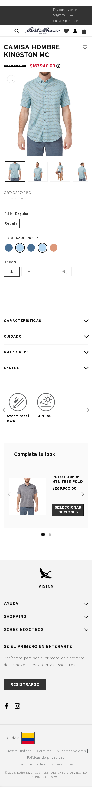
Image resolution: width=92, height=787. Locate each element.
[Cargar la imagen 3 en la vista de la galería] (60, 172)
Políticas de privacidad (46, 758)
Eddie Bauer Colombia (32, 772)
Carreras (44, 751)
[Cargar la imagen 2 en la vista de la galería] (38, 172)
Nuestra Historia (18, 751)
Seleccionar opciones (68, 510)
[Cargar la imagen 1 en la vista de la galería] (15, 172)
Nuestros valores (71, 751)
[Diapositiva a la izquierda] (3, 409)
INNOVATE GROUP (48, 777)
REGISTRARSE (24, 685)
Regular (11, 223)
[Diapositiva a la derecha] (88, 409)
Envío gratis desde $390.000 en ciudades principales (66, 15)
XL (66, 273)
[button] (17, 31)
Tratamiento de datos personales (46, 764)
